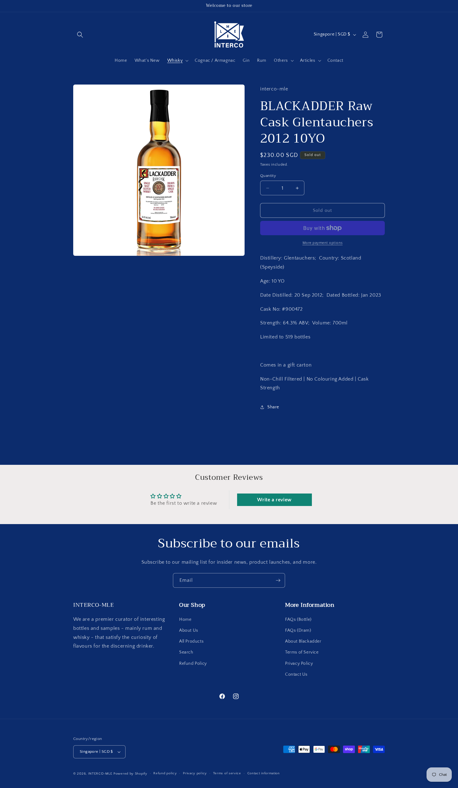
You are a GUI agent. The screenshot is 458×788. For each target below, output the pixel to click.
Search (186, 652)
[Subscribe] (278, 580)
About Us (188, 630)
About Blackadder (303, 641)
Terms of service (227, 773)
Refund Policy (193, 663)
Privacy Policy (299, 663)
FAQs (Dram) (298, 630)
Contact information (263, 773)
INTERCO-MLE (100, 774)
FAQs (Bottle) (298, 619)
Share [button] (273, 407)
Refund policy (165, 773)
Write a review (274, 500)
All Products (191, 641)
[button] (80, 34)
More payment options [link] (323, 243)
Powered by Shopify (130, 774)
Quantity (268, 175)
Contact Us (296, 674)
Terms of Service (302, 652)
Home (185, 619)
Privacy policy (195, 773)
